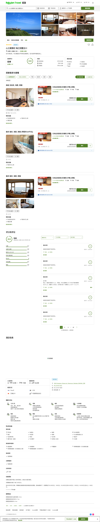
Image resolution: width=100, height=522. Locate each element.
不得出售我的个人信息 (71, 519)
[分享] (92, 44)
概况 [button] (8, 40)
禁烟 (50, 77)
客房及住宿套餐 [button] (15, 40)
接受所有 (83, 519)
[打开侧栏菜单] (93, 2)
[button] (13, 2)
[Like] (89, 45)
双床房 (38, 77)
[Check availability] (90, 99)
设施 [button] (26, 40)
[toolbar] (47, 8)
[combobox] (21, 8)
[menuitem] (70, 2)
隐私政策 (20, 520)
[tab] (80, 77)
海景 (44, 77)
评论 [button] (22, 40)
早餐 (32, 77)
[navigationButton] (57, 327)
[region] (50, 519)
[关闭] (97, 519)
